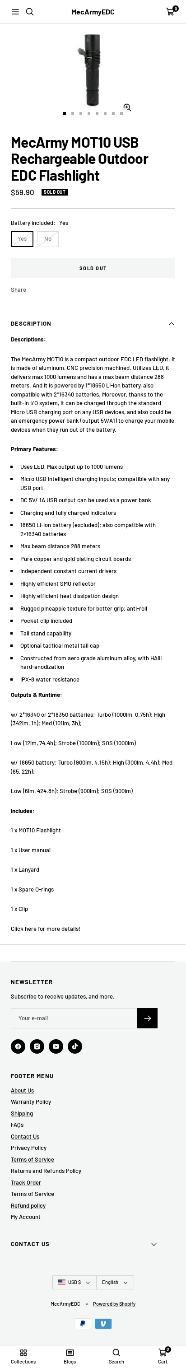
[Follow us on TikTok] (75, 1046)
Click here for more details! (45, 928)
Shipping (22, 1113)
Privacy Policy (28, 1147)
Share (18, 289)
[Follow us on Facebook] (18, 1046)
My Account (26, 1216)
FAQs (17, 1124)
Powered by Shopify (114, 1304)
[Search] (29, 11)
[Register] (147, 1018)
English (110, 1282)
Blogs (70, 1361)
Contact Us (25, 1136)
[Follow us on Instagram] (37, 1046)
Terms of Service (32, 1159)
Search (116, 1361)
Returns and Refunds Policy (46, 1170)
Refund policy (28, 1205)
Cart (162, 1361)
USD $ (74, 1282)
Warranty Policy (31, 1101)
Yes (22, 238)
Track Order (26, 1182)
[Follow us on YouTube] (56, 1046)
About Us (22, 1090)
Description (31, 323)
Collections (23, 1361)
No (47, 238)
